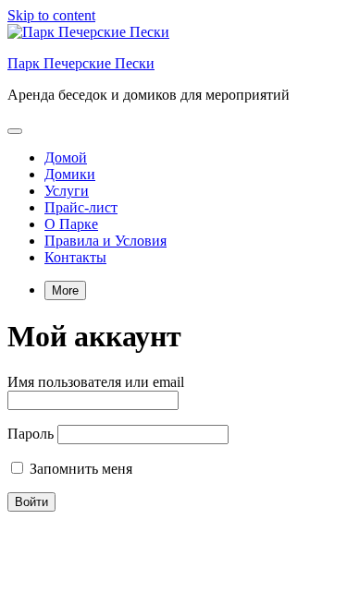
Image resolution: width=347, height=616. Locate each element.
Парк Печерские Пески (81, 63)
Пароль (30, 433)
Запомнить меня (79, 469)
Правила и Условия (105, 240)
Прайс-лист (81, 207)
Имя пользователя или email (95, 382)
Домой (65, 157)
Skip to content (51, 15)
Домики (69, 174)
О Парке (71, 224)
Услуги (66, 191)
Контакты (75, 257)
